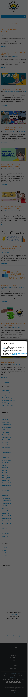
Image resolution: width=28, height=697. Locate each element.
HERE (4, 348)
